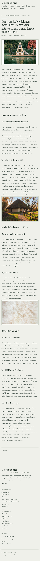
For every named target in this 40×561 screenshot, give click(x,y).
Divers (4, 528)
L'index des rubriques (7, 537)
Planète (18, 6)
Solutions (11, 6)
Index (28, 8)
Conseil (4, 519)
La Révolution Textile (10, 15)
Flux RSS (4, 484)
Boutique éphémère (7, 526)
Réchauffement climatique (9, 8)
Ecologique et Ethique (28, 6)
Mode (4, 514)
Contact (3, 541)
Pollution (21, 8)
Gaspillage (5, 521)
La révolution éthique (7, 539)
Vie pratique (6, 511)
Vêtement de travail (7, 524)
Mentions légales (6, 544)
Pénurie (4, 509)
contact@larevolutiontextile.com (9, 555)
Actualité (4, 6)
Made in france (6, 516)
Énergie (4, 507)
